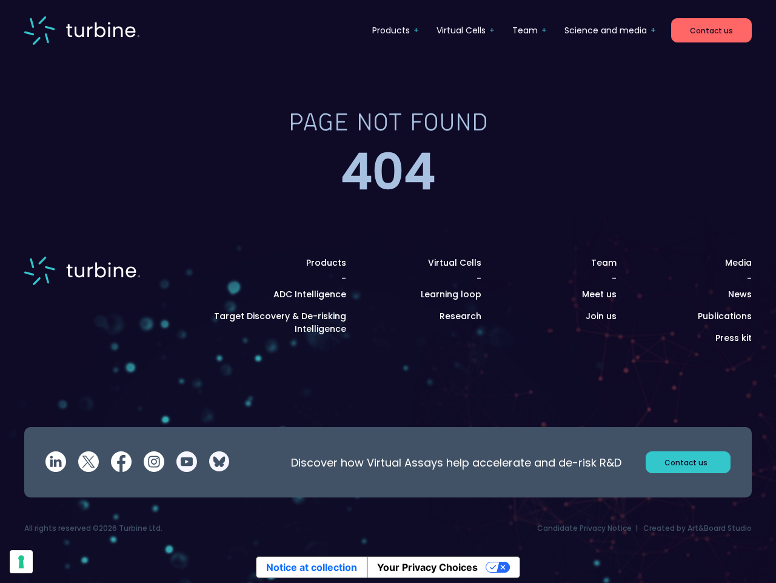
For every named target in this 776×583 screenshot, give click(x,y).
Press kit (733, 338)
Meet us (599, 294)
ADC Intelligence (309, 294)
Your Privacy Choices (427, 567)
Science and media (605, 30)
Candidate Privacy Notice (584, 528)
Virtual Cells (461, 30)
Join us (601, 316)
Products (391, 30)
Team (525, 30)
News (740, 294)
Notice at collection (311, 567)
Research (460, 316)
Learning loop (451, 294)
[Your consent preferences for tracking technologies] (21, 561)
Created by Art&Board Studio (697, 528)
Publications (725, 316)
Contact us (711, 30)
